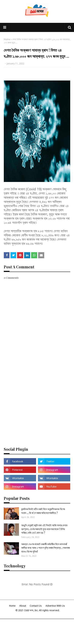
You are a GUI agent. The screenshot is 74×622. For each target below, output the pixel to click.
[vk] (20, 478)
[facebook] (20, 461)
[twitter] (54, 461)
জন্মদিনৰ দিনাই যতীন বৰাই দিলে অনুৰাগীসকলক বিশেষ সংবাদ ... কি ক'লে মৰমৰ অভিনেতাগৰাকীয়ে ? (43, 511)
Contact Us (36, 605)
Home (7, 39)
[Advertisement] (37, 403)
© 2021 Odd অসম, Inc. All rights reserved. (38, 610)
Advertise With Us (55, 605)
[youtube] (54, 486)
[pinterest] (20, 469)
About (22, 605)
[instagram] (54, 469)
